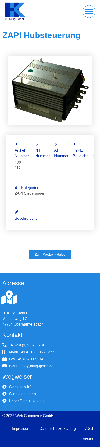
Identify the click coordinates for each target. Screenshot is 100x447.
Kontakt (86, 439)
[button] (89, 11)
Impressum (21, 429)
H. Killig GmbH (14, 313)
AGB (89, 429)
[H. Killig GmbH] (9, 298)
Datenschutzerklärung (58, 429)
